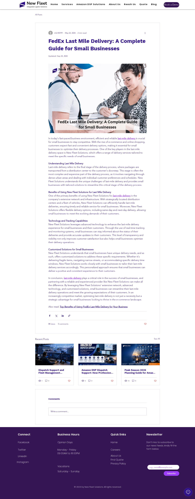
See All (157, 339)
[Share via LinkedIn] (62, 315)
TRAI (110, 490)
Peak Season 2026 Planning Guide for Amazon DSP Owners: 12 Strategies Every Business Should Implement (140, 371)
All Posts (38, 14)
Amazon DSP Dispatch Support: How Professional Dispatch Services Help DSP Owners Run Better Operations (97, 371)
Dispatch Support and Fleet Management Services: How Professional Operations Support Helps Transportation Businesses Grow (54, 371)
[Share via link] (69, 315)
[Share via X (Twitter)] (56, 315)
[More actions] (145, 32)
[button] (67, 4)
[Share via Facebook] (49, 315)
